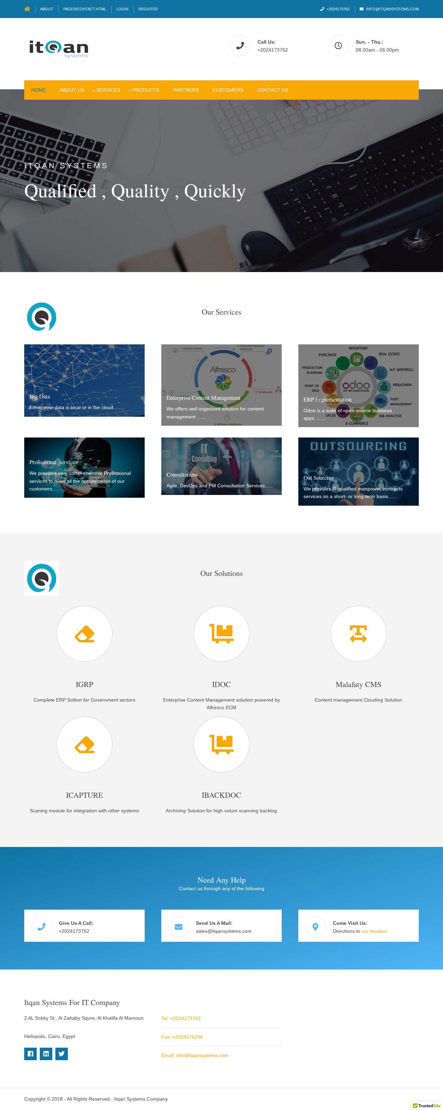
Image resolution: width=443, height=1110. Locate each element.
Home (38, 90)
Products (145, 90)
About (46, 9)
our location (374, 931)
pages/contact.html (84, 9)
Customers (228, 90)
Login (122, 9)
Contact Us (272, 90)
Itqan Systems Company (141, 1099)
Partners (186, 90)
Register (148, 9)
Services (108, 90)
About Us (72, 90)
